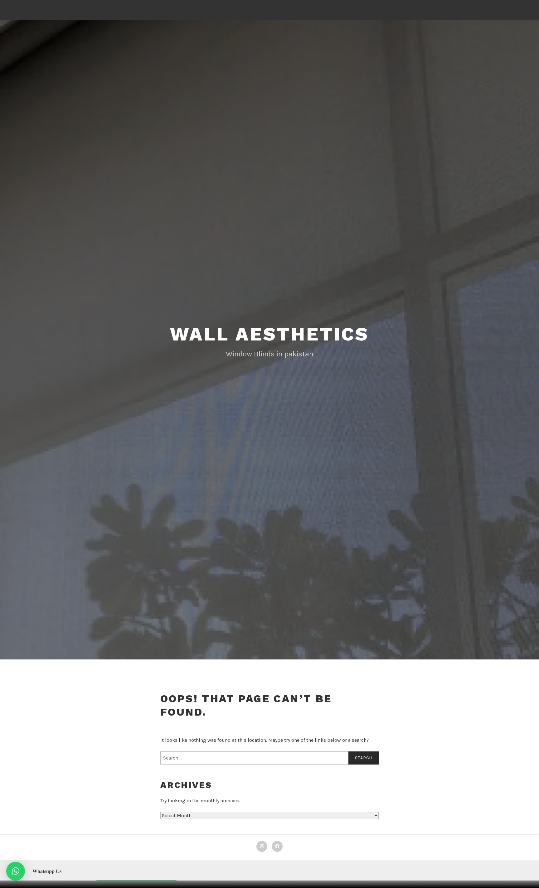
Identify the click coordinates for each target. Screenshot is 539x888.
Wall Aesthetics (269, 334)
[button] (15, 871)
